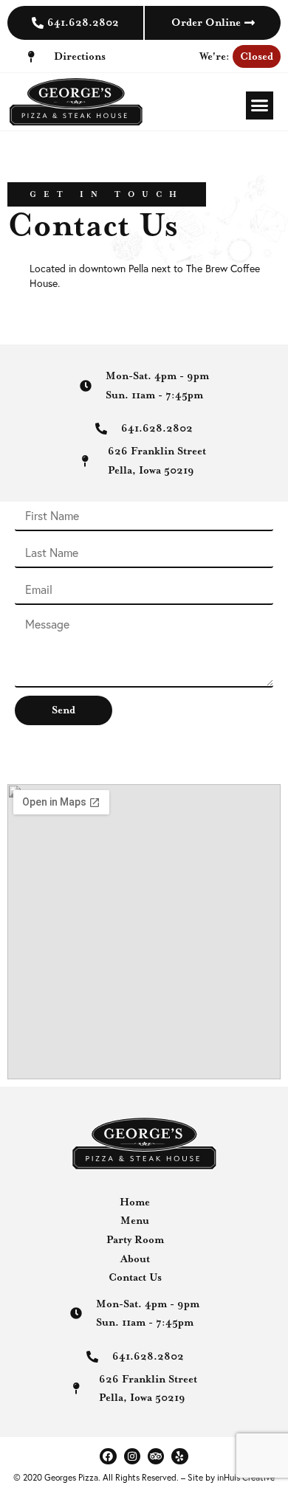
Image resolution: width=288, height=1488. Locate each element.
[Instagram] (132, 1456)
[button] (260, 105)
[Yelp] (179, 1456)
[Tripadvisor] (156, 1456)
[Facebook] (108, 1456)
